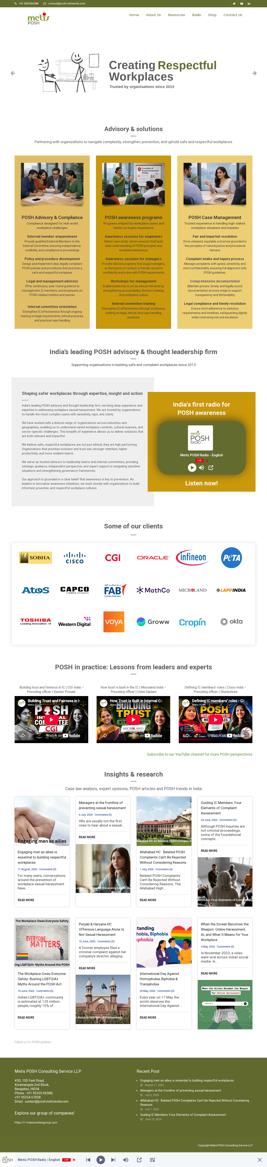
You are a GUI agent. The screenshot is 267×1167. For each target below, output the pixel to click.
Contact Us (233, 15)
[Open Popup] (211, 467)
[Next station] (88, 1160)
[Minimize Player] (260, 1160)
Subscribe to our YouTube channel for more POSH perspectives (199, 754)
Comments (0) (47, 869)
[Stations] (152, 1160)
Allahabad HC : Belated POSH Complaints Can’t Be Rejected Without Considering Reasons (163, 857)
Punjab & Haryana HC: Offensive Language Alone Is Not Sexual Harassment (101, 929)
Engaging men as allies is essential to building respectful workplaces (42, 857)
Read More (26, 900)
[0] (250, 15)
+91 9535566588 (28, 3)
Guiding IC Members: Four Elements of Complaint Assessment (221, 808)
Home (134, 15)
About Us (153, 15)
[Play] (192, 467)
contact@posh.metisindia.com (66, 3)
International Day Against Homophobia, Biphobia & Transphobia (159, 979)
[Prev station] (113, 1160)
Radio (196, 15)
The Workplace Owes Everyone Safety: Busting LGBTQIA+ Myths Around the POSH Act (42, 979)
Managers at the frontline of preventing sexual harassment (180, 1090)
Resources (176, 15)
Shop (212, 15)
